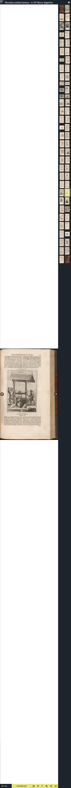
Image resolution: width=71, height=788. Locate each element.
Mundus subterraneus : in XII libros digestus (29, 2)
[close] (69, 2)
